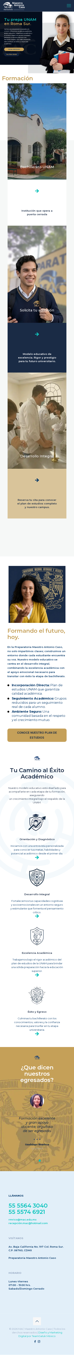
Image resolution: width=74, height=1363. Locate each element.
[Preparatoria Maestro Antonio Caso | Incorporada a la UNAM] (14, 5)
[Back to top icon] (37, 1325)
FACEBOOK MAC (65, 70)
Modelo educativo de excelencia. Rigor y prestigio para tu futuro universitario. (37, 357)
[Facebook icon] (35, 1345)
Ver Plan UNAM (11, 54)
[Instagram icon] (39, 1345)
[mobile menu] (69, 5)
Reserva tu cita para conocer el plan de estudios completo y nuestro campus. (37, 503)
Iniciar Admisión (14, 49)
